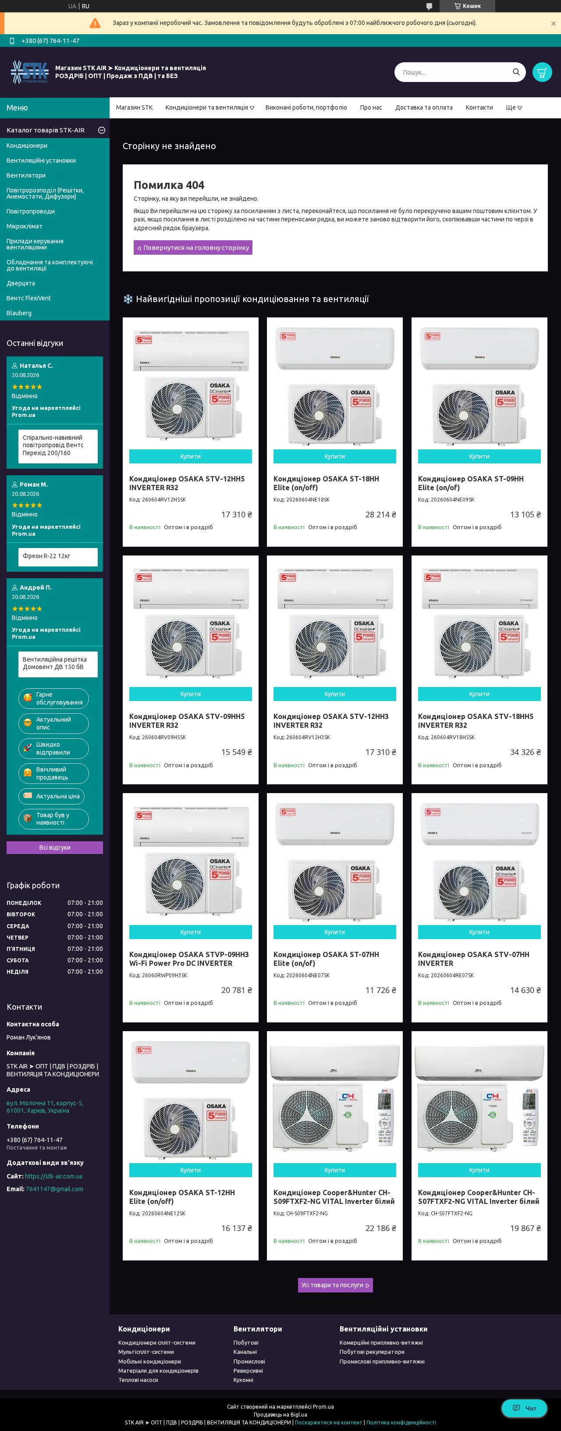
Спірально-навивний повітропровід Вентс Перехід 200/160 (53, 445)
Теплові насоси (138, 1380)
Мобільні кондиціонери (149, 1361)
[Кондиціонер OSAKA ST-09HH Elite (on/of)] (479, 385)
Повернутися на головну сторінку (196, 247)
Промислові (249, 1361)
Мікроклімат (25, 226)
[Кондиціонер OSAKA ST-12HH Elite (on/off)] (191, 1099)
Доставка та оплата (424, 107)
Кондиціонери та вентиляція (207, 107)
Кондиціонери (27, 145)
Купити (191, 456)
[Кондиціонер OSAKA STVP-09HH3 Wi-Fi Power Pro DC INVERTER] (191, 861)
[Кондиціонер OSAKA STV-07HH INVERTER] (479, 861)
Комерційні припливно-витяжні (381, 1342)
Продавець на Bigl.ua (280, 1414)
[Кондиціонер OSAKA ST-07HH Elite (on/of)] (335, 861)
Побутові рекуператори (372, 1352)
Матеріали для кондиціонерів (158, 1370)
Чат (530, 1408)
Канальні (245, 1352)
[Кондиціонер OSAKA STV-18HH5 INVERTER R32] (479, 623)
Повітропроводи (31, 211)
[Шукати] (516, 72)
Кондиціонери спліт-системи (156, 1342)
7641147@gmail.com (54, 1188)
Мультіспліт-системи (146, 1352)
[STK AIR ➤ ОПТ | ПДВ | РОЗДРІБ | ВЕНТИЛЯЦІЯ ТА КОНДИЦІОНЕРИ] (30, 71)
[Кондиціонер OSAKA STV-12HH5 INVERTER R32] (191, 385)
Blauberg (19, 313)
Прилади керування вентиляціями (35, 244)
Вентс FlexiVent (29, 298)
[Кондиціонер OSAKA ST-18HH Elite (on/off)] (335, 385)
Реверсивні (248, 1370)
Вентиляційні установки (41, 160)
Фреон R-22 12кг (47, 555)
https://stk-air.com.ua (53, 1176)
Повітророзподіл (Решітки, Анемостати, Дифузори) (45, 193)
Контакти (479, 107)
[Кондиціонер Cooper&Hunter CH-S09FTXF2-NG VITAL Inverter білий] (335, 1099)
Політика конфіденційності (401, 1422)
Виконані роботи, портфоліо (306, 107)
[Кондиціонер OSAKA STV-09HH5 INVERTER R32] (191, 623)
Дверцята (21, 283)
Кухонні (243, 1380)
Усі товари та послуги (332, 1285)
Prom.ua (323, 1407)
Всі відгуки (55, 847)
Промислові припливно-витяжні (382, 1361)
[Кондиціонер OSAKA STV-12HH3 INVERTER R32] (335, 623)
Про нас (371, 107)
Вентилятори (26, 175)
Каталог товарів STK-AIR (46, 130)
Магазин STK (134, 107)
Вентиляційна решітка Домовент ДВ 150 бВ (55, 663)
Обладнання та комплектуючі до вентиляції (50, 265)
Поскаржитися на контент (328, 1422)
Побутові (246, 1342)
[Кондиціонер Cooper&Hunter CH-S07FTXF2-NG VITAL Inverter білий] (479, 1099)
